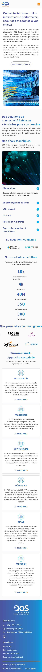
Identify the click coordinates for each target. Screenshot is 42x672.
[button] (39, 4)
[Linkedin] (4, 637)
